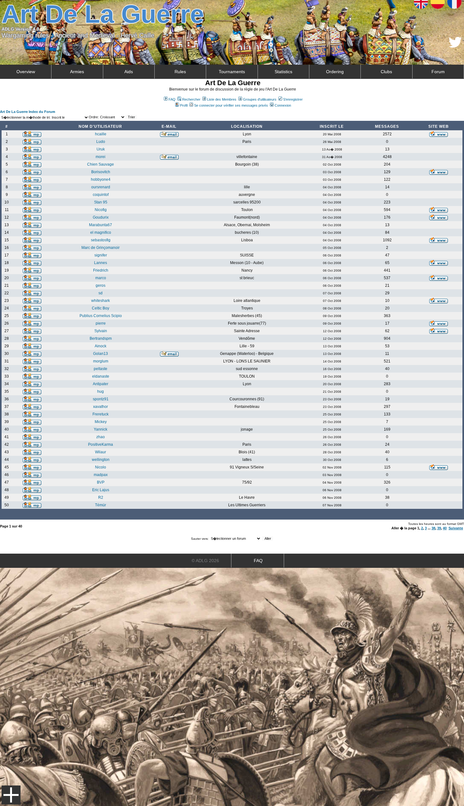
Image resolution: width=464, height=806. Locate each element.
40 (445, 528)
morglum (100, 361)
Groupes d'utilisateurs (260, 99)
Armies (77, 71)
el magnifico (100, 232)
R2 (100, 497)
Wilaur (100, 452)
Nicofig (101, 210)
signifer (100, 255)
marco (100, 278)
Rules (180, 71)
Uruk (101, 149)
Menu (11, 794)
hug (100, 391)
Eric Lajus (100, 490)
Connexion (283, 105)
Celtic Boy (100, 308)
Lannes (100, 263)
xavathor (100, 406)
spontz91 (101, 399)
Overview (25, 71)
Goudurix (101, 217)
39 (439, 528)
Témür (100, 505)
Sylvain (100, 331)
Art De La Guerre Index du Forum (27, 112)
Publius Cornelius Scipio (101, 316)
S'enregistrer (293, 99)
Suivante (456, 528)
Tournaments (232, 71)
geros (100, 285)
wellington (101, 459)
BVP (100, 482)
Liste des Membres (221, 99)
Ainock (100, 346)
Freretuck (100, 414)
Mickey (101, 422)
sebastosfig (100, 240)
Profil (183, 105)
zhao (100, 437)
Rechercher (191, 99)
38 (433, 528)
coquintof (101, 194)
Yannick (100, 429)
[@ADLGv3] (455, 46)
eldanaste (100, 376)
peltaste (100, 369)
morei (100, 157)
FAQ (172, 99)
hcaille (100, 134)
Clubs (386, 71)
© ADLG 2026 (205, 560)
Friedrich (100, 270)
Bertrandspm (101, 338)
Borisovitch (100, 172)
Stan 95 (100, 202)
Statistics (283, 71)
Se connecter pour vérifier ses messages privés (231, 105)
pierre (101, 323)
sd (100, 293)
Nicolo (100, 467)
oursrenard (100, 187)
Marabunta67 (100, 225)
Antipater (100, 384)
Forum (438, 71)
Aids (128, 71)
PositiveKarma (100, 444)
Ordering (335, 71)
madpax (101, 475)
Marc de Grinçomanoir (100, 247)
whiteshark (100, 300)
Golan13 (100, 353)
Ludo (100, 141)
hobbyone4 (100, 179)
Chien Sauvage (100, 164)
